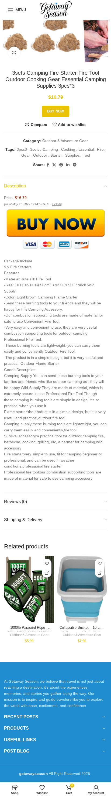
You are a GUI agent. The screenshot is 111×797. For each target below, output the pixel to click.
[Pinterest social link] (61, 165)
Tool (86, 155)
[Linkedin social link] (68, 165)
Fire (100, 149)
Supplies (72, 155)
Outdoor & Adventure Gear (65, 141)
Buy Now (55, 111)
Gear (25, 155)
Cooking (68, 149)
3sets (34, 149)
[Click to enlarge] (14, 53)
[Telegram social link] (74, 165)
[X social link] (54, 165)
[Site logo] (56, 10)
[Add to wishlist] (46, 563)
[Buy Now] (46, 573)
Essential (86, 149)
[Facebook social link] (48, 165)
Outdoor (40, 155)
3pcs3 (22, 149)
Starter (56, 155)
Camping (50, 149)
